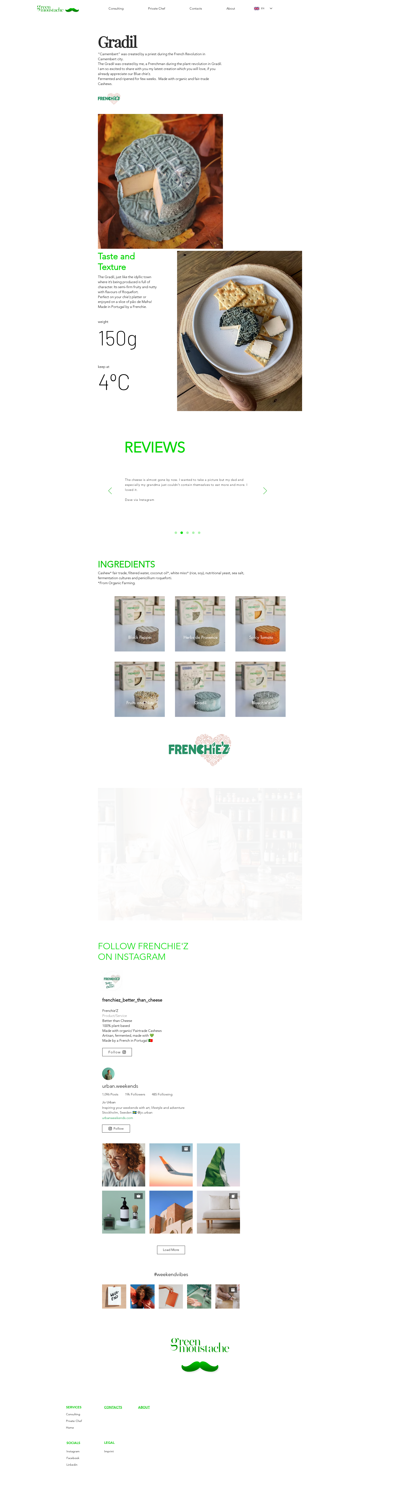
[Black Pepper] (140, 623)
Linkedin (72, 1464)
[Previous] (110, 491)
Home (70, 1427)
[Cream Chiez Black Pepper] (200, 623)
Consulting (73, 1414)
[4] (193, 532)
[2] (181, 532)
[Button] (140, 689)
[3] (187, 532)
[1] (176, 532)
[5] (199, 532)
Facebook (72, 1458)
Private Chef (74, 1421)
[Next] (265, 491)
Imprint (109, 1451)
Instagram (73, 1451)
